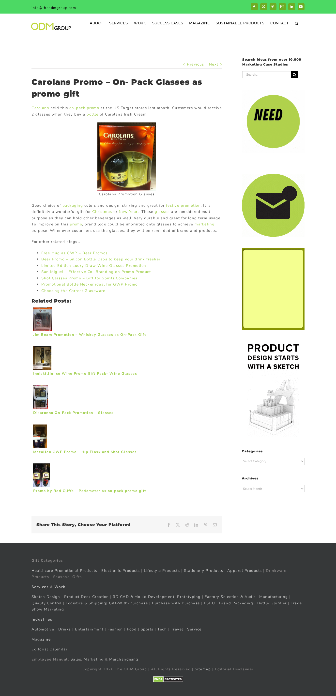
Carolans (40, 107)
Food (132, 629)
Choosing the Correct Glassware (73, 290)
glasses (162, 211)
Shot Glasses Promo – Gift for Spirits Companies (89, 278)
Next (213, 64)
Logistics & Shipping (86, 602)
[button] (296, 23)
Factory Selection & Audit (230, 596)
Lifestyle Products (162, 570)
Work (59, 586)
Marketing (94, 659)
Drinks (64, 629)
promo (76, 224)
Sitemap (203, 669)
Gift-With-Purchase (128, 602)
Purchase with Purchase (176, 602)
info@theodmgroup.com (53, 7)
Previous (195, 64)
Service (195, 629)
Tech (162, 629)
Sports (147, 629)
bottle (92, 114)
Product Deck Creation (86, 596)
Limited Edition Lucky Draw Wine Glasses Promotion (93, 265)
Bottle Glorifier (271, 602)
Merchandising (123, 659)
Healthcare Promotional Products (64, 570)
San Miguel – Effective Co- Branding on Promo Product (96, 271)
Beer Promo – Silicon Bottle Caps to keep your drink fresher (101, 259)
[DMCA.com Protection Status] (168, 679)
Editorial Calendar (49, 649)
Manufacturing (273, 596)
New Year (128, 211)
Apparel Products (244, 570)
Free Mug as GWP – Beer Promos (74, 253)
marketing (205, 224)
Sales (76, 659)
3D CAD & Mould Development (143, 596)
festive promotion (183, 205)
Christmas (102, 211)
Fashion (115, 629)
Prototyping (189, 596)
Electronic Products (120, 570)
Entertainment (89, 629)
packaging (72, 205)
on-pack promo (84, 107)
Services (39, 586)
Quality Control (46, 602)
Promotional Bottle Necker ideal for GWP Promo (89, 284)
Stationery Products (203, 570)
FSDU (209, 602)
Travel (177, 629)
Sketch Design (45, 596)
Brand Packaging (236, 602)
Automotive (42, 629)
